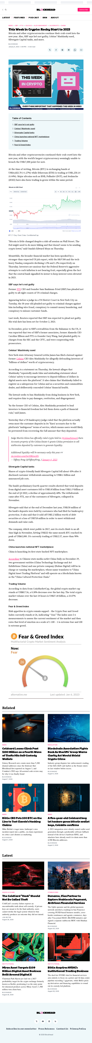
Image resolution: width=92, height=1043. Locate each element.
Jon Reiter (6, 917)
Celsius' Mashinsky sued (24, 128)
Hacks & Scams (8, 892)
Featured (19, 17)
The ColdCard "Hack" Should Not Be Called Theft (21, 897)
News (11, 25)
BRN (45, 17)
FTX (21, 25)
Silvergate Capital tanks (24, 132)
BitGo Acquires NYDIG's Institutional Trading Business (68, 969)
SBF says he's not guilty (24, 124)
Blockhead (13, 44)
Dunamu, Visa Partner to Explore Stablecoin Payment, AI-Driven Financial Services (67, 899)
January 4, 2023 (49, 459)
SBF (16, 25)
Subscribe (83, 10)
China (63, 25)
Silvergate (54, 25)
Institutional (8, 964)
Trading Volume (21, 141)
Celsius (28, 25)
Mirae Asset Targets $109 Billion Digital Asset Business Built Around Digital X (21, 970)
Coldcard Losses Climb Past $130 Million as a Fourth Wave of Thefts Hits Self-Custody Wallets (22, 753)
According (14, 559)
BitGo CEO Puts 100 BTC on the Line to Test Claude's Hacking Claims (22, 821)
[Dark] (3, 10)
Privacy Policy (78, 1028)
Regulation (52, 745)
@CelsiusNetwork (69, 438)
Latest (6, 17)
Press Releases (46, 1028)
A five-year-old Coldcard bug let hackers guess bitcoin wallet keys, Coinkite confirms (69, 821)
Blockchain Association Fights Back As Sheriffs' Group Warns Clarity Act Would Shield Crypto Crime (68, 753)
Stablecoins (53, 892)
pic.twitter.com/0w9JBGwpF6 (25, 456)
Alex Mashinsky (40, 25)
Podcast (34, 17)
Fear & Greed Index (22, 145)
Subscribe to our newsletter (21, 1028)
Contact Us (62, 1028)
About (55, 17)
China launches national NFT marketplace (31, 137)
